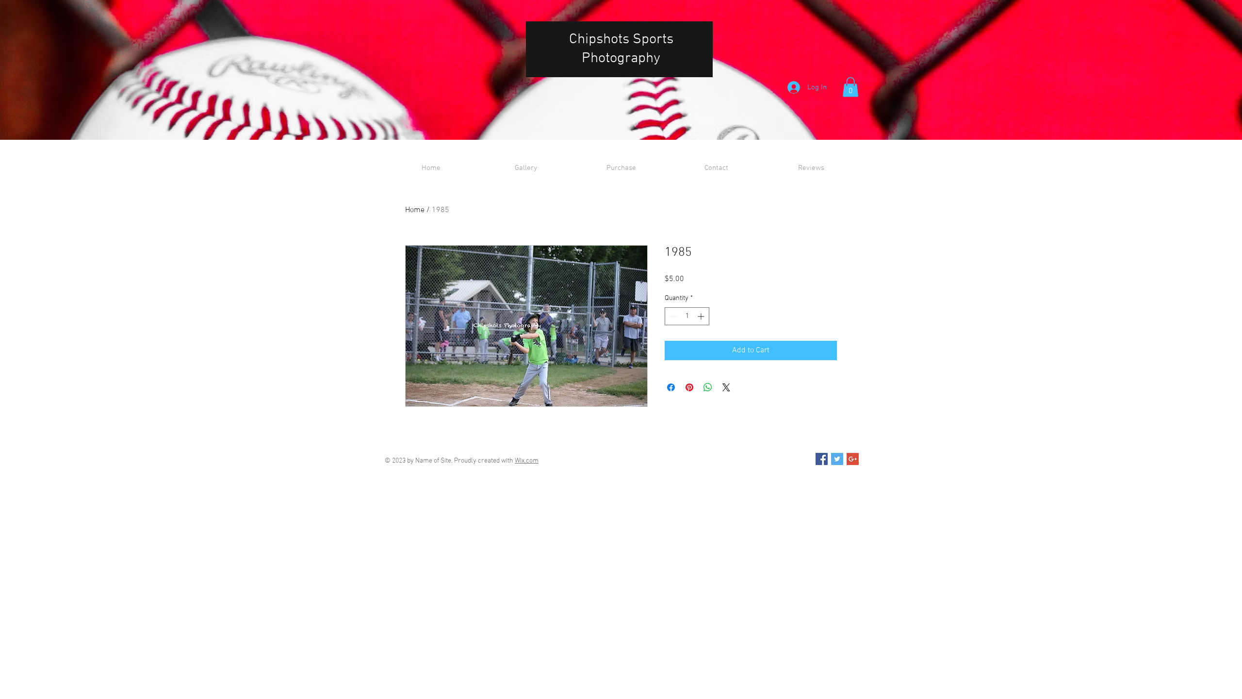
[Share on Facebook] (671, 387)
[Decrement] (672, 316)
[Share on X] (726, 387)
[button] (850, 87)
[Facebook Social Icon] (822, 459)
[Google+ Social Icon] (853, 459)
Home (415, 210)
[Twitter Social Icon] (837, 459)
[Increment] (702, 316)
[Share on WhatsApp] (708, 387)
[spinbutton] (687, 316)
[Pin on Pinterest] (689, 387)
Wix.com (527, 461)
